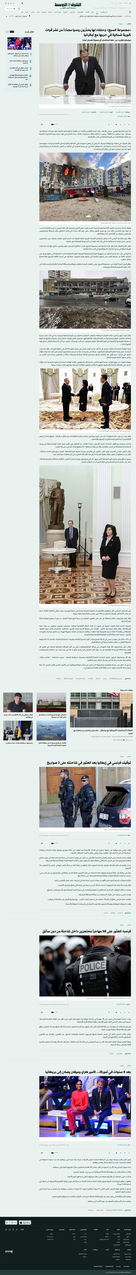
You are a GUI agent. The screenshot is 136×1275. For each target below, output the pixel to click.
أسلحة (120, 913)
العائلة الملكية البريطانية (114, 1210)
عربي (130, 3)
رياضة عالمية (128, 1259)
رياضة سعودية (127, 1254)
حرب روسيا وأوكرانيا (116, 678)
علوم (74, 1236)
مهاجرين (119, 1054)
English (125, 3)
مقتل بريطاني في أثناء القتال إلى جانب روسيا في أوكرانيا (19, 69)
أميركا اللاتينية (117, 1245)
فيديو (38, 12)
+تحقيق (118, 1259)
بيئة (74, 1239)
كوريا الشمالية (68, 678)
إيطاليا (59, 678)
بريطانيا (90, 1210)
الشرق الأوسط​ (104, 12)
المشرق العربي (126, 1242)
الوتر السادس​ (83, 1236)
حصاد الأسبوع (116, 1254)
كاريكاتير (107, 1236)
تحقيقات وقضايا (116, 1257)
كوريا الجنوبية (80, 678)
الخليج (128, 1236)
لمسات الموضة (50, 1239)
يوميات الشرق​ (57, 12)
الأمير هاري (99, 1210)
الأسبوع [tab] (7, 31)
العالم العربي (128, 1234)
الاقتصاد (87, 12)
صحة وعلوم (72, 12)
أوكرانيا (90, 678)
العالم (97, 12)
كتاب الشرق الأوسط (104, 1239)
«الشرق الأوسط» (120, 112)
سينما (85, 1239)
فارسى (112, 3)
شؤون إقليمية (128, 1245)
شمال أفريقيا (126, 1239)
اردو (116, 3)
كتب (85, 1234)
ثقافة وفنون (80, 12)
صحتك (73, 1234)
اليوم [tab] (12, 31)
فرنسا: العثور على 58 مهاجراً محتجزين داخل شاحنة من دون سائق (86, 931)
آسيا (119, 1239)
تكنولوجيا (65, 12)
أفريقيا (118, 1242)
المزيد (22, 12)
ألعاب (26, 12)
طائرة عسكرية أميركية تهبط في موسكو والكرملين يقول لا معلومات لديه (18, 77)
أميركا (98, 678)
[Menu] (130, 12)
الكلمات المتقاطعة (83, 1254)
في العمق (44, 12)
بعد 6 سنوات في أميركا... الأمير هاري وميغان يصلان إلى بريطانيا (18, 55)
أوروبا (120, 24)
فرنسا (106, 913)
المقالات (107, 1234)
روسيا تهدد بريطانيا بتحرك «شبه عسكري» (19, 743)
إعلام (85, 1242)
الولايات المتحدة (116, 1234)
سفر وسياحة (50, 1236)
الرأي (92, 12)
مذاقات (51, 1234)
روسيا (105, 678)
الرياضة (50, 12)
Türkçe (120, 3)
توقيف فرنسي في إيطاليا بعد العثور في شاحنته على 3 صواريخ (18, 85)
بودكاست (32, 12)
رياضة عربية (128, 1257)
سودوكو (85, 1257)
